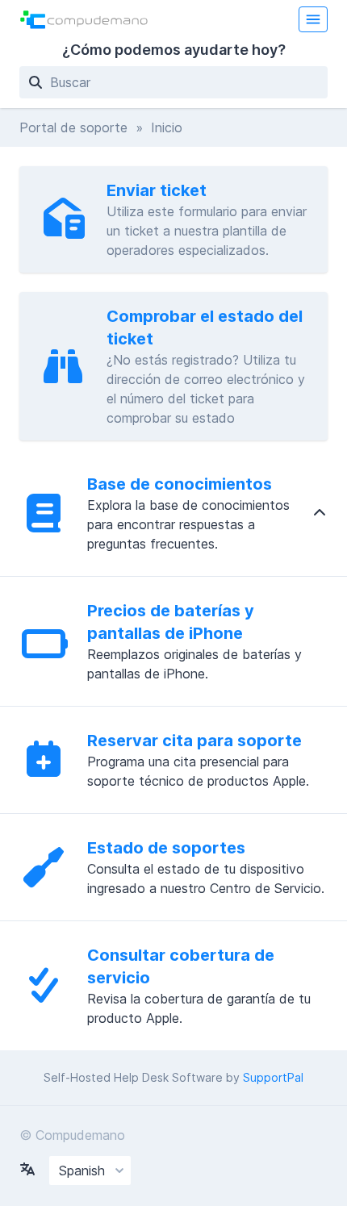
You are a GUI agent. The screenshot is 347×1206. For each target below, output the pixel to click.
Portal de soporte (73, 127)
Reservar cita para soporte (194, 740)
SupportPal (273, 1077)
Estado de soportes (166, 848)
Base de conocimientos (179, 484)
